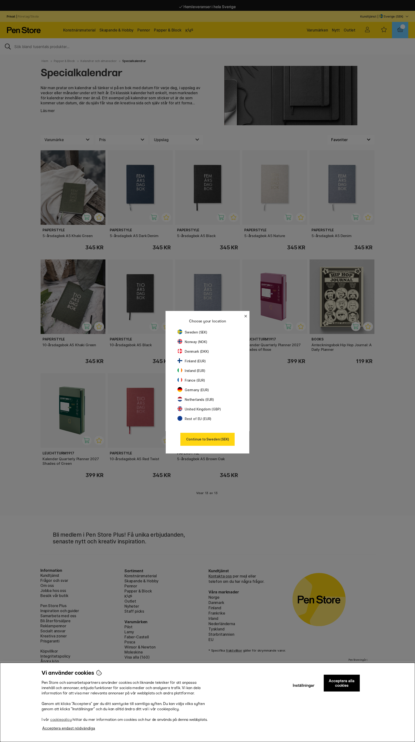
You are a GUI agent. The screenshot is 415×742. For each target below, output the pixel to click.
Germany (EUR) (197, 390)
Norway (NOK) (196, 342)
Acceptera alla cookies (341, 683)
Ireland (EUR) (195, 371)
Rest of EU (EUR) (198, 419)
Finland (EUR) (195, 361)
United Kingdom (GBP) (203, 409)
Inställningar (304, 685)
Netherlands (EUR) (199, 399)
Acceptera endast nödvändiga (68, 728)
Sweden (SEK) (196, 332)
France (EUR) (195, 380)
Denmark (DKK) (197, 351)
